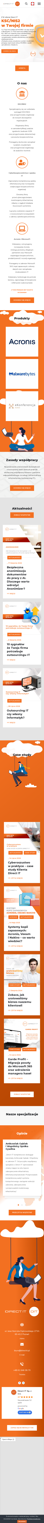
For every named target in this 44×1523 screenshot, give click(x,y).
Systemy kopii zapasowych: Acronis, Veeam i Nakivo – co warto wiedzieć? (21, 934)
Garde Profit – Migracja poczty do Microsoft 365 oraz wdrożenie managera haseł (20, 1066)
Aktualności (14, 557)
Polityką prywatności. (34, 1519)
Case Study (30, 853)
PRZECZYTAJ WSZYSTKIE (22, 1212)
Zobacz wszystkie (22, 1094)
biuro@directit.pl (22, 1350)
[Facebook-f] (19, 1383)
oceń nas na (23, 1412)
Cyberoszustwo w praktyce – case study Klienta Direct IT (20, 868)
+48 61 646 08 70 (22, 1370)
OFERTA (22, 68)
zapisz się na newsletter (22, 1428)
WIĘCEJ (12, 594)
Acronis (13, 917)
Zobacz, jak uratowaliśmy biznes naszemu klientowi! (19, 1000)
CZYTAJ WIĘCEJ (17, 878)
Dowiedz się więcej (22, 300)
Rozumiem (22, 1521)
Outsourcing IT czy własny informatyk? (18, 714)
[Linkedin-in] (23, 1383)
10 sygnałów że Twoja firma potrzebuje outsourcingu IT (18, 650)
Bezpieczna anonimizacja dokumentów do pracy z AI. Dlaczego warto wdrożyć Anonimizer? (18, 578)
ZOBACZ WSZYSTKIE (22, 515)
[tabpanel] (22, 1170)
